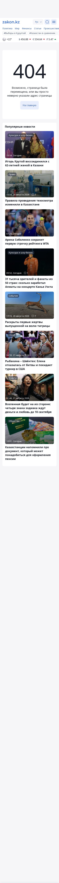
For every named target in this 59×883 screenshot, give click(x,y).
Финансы (27, 28)
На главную (29, 105)
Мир (17, 28)
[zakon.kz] (11, 21)
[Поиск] (47, 22)
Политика (7, 28)
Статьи (37, 28)
